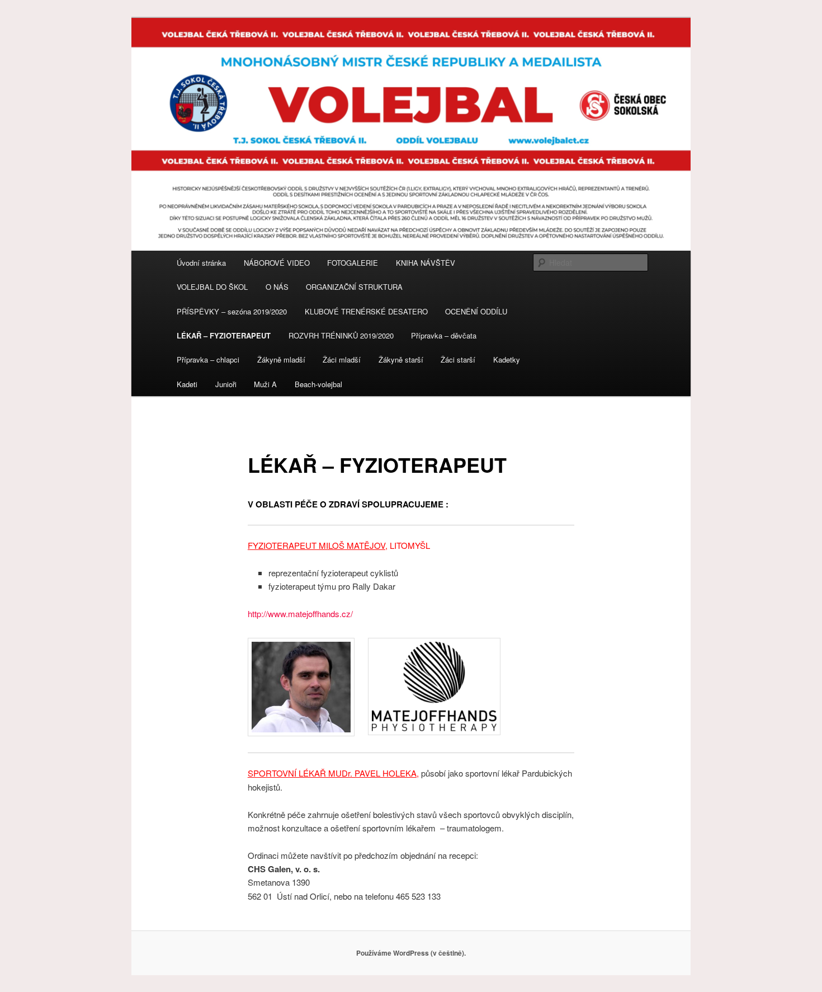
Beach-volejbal (318, 384)
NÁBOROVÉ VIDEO (277, 262)
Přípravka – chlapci (208, 359)
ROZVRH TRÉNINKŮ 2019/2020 (341, 335)
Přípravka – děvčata (443, 335)
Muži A (265, 384)
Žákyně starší (401, 359)
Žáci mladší (342, 359)
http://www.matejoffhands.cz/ (300, 613)
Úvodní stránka (201, 262)
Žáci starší (458, 359)
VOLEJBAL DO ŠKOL (212, 286)
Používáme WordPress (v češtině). (411, 953)
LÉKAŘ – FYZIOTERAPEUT (224, 335)
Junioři (226, 384)
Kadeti (187, 384)
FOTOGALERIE (352, 262)
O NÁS (277, 286)
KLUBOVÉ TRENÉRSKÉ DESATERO (366, 311)
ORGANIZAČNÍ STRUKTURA (354, 286)
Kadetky (506, 359)
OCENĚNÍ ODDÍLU (476, 311)
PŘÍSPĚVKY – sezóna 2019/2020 (232, 311)
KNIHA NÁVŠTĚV (425, 262)
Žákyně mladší (281, 359)
